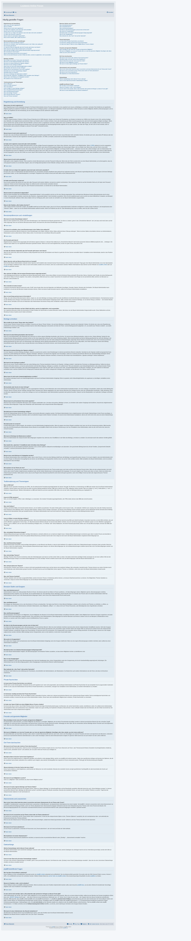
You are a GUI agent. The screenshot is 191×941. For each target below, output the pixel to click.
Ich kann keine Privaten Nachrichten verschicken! (72, 41)
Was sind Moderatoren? (65, 26)
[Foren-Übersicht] (11, 6)
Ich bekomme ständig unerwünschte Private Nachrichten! (73, 42)
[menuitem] (15, 12)
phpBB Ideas (80, 885)
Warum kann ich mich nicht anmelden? (13, 31)
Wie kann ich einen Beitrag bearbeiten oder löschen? (16, 61)
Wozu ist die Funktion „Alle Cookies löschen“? (15, 37)
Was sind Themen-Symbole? (11, 96)
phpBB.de (6, 266)
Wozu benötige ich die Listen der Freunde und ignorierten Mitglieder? (76, 49)
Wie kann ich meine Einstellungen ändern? (14, 42)
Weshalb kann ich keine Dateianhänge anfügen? (15, 70)
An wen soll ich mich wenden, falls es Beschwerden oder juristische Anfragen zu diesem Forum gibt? (84, 88)
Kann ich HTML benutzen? (10, 85)
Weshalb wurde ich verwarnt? (11, 72)
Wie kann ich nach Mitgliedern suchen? (69, 62)
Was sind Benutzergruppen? (66, 28)
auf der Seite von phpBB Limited (57, 876)
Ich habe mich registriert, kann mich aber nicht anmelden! (17, 29)
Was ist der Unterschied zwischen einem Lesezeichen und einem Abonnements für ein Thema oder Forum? (85, 69)
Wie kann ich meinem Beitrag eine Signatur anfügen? (16, 63)
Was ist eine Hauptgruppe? (66, 34)
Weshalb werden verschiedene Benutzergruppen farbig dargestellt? (76, 32)
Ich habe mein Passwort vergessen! (12, 34)
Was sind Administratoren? (66, 25)
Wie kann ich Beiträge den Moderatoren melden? (15, 74)
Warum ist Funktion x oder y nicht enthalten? (70, 87)
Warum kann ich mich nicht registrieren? (13, 28)
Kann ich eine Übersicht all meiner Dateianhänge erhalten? (74, 80)
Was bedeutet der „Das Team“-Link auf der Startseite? (73, 35)
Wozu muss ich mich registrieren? (12, 25)
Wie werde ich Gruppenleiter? (67, 31)
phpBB (53, 926)
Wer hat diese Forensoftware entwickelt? (69, 85)
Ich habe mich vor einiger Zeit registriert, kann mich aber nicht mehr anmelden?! (23, 32)
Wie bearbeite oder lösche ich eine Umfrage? (14, 67)
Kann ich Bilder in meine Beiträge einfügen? (14, 88)
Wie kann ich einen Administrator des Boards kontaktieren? (74, 90)
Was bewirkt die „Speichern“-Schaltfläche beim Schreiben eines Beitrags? (21, 75)
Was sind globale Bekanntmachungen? (13, 89)
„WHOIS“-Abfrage (14, 897)
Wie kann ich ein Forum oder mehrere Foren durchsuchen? (74, 57)
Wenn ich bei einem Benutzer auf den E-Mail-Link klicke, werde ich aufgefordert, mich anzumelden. (27, 54)
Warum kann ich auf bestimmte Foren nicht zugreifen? (17, 69)
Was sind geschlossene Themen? (12, 94)
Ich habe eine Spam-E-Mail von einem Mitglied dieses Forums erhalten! (77, 44)
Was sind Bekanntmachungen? (11, 91)
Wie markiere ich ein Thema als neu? (13, 78)
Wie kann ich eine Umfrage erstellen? (13, 64)
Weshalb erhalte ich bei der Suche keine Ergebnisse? (72, 59)
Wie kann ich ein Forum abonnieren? (68, 72)
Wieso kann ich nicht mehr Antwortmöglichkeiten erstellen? (18, 66)
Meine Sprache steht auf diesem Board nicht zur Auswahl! (18, 48)
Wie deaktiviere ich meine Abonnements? (69, 73)
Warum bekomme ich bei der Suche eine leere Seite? (72, 60)
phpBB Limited (103, 264)
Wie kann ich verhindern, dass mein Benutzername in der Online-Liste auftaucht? (23, 44)
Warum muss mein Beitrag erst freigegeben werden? (16, 77)
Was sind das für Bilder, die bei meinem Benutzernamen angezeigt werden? (22, 50)
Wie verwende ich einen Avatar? (11, 51)
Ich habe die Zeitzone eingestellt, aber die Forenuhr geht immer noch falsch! (22, 47)
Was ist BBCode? (8, 83)
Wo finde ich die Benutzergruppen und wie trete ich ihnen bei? (74, 29)
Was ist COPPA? (8, 26)
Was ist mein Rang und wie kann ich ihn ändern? (15, 53)
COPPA (92, 145)
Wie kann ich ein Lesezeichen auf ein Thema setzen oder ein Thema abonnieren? (79, 70)
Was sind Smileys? (8, 86)
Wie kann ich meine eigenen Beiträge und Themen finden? (73, 63)
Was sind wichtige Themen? (10, 93)
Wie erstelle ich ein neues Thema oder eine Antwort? (16, 60)
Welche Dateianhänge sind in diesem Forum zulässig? (73, 79)
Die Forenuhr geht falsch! (10, 45)
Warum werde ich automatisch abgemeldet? (14, 35)
